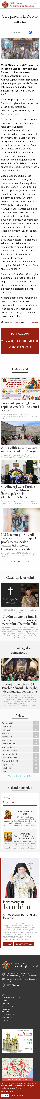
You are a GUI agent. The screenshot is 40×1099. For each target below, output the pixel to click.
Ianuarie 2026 (8, 747)
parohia (27, 322)
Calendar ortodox (15, 802)
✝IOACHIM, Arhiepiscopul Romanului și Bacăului (20, 611)
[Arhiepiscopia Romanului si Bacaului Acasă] (18, 4)
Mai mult (8, 944)
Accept (5, 1095)
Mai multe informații (7, 1091)
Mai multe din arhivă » (20, 776)
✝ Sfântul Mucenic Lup (25, 812)
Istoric (5, 1000)
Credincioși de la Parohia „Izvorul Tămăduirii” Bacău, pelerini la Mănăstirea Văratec (18, 492)
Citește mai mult (20, 561)
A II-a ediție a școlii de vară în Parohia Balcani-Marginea (20, 449)
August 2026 (7, 723)
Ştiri (4, 995)
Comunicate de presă (11, 998)
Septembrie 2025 (10, 761)
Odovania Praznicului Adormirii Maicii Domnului (25, 836)
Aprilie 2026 (7, 736)
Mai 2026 (6, 733)
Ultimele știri (20, 369)
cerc (11, 322)
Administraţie (8, 1006)
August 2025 (7, 764)
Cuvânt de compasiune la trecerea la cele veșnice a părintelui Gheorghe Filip (20, 620)
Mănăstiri (6, 1009)
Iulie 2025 (6, 768)
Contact (5, 1020)
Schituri (5, 1012)
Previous (3, 48)
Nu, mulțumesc (17, 1095)
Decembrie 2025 (9, 750)
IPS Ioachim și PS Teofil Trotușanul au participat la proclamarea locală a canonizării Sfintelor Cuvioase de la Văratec (19, 542)
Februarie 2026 (9, 743)
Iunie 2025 (6, 771)
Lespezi (35, 322)
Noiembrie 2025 (9, 754)
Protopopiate (8, 1015)
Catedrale (6, 1003)
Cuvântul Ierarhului (24, 944)
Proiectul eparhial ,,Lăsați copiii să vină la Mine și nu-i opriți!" (20, 406)
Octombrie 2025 (9, 757)
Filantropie (7, 1018)
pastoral (18, 322)
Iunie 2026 (6, 729)
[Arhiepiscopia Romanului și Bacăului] (20, 964)
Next (37, 48)
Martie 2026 (7, 740)
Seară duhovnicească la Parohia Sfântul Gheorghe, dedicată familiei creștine (20, 687)
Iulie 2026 (6, 726)
